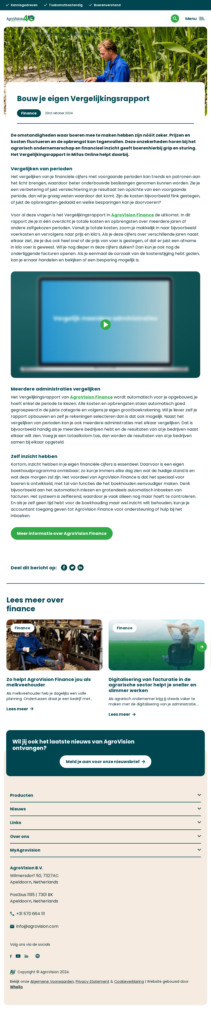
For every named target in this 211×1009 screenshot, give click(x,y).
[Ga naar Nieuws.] (11, 33)
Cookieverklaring (129, 981)
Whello (16, 986)
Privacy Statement (92, 981)
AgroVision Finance (132, 215)
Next (202, 647)
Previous (9, 647)
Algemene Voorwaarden (52, 981)
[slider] (82, 371)
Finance (29, 113)
